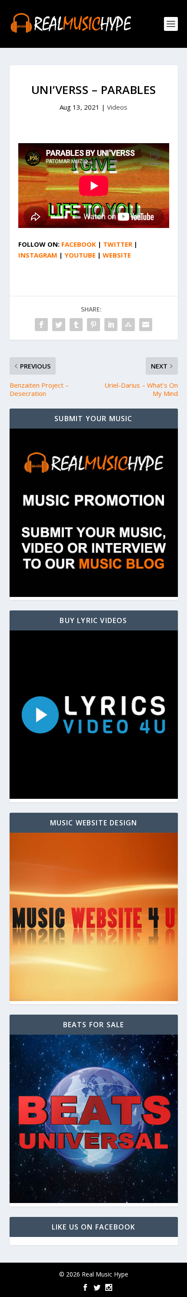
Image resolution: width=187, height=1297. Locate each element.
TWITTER (117, 244)
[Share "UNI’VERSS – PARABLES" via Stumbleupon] (128, 324)
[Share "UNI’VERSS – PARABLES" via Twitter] (58, 324)
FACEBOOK (78, 244)
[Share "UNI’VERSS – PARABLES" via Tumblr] (76, 324)
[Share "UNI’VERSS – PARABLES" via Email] (145, 324)
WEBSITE (117, 255)
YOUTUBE (80, 255)
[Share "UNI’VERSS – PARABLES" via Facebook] (41, 324)
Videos (117, 107)
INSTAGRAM (37, 255)
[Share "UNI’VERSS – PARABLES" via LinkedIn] (111, 324)
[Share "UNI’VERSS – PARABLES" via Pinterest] (93, 324)
